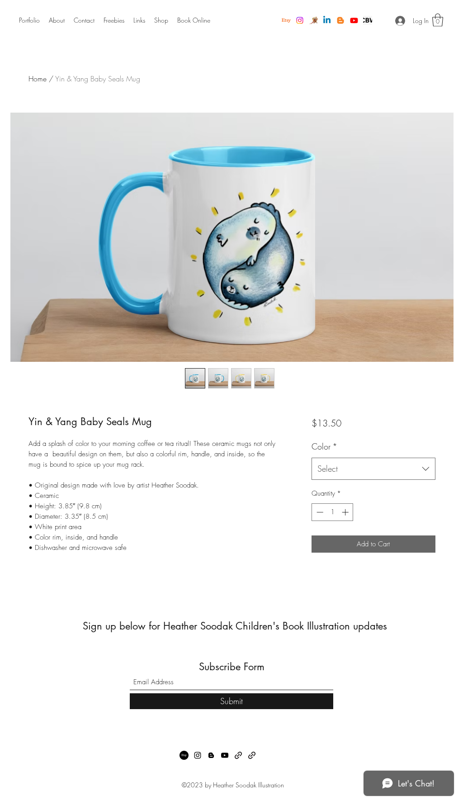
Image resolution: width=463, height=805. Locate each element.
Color (324, 446)
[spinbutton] (332, 512)
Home (37, 79)
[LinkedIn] (326, 20)
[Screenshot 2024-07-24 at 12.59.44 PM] (313, 20)
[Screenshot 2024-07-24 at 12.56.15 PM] (367, 20)
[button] (437, 20)
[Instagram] (299, 20)
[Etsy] (286, 20)
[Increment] (346, 512)
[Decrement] (319, 512)
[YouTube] (354, 20)
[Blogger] (340, 20)
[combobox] (373, 469)
